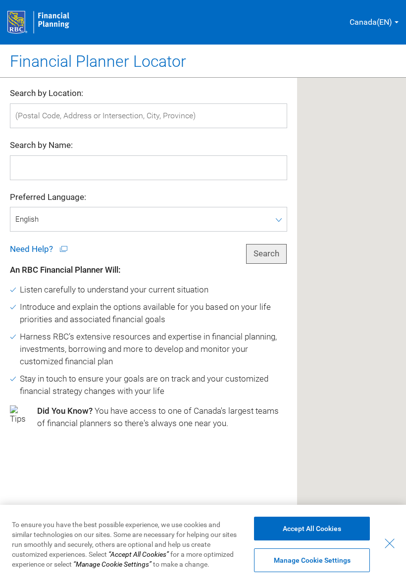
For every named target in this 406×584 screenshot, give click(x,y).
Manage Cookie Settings (312, 560)
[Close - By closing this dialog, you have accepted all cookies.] (390, 543)
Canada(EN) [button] (371, 22)
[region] (203, 544)
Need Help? (32, 249)
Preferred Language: (48, 197)
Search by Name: (41, 145)
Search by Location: (46, 93)
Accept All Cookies (312, 529)
